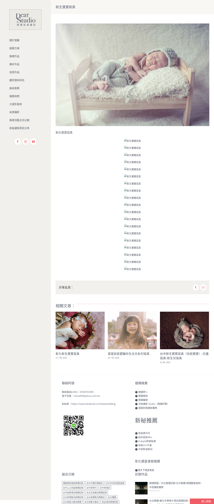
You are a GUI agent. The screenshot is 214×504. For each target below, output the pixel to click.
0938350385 (87, 391)
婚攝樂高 (143, 395)
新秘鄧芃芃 (144, 433)
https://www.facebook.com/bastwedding (93, 403)
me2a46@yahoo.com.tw (87, 395)
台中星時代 (91, 487)
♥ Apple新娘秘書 (147, 441)
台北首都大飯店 (91, 501)
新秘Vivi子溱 (145, 445)
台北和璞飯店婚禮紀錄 (73, 497)
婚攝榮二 (143, 391)
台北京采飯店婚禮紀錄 (96, 492)
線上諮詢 (206, 501)
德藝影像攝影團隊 (147, 407)
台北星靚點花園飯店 (95, 497)
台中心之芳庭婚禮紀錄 (73, 487)
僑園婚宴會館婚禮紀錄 (73, 483)
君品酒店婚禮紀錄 (110, 501)
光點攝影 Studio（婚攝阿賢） (153, 403)
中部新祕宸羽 (145, 449)
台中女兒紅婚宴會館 (115, 483)
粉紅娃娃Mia (145, 437)
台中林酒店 (105, 487)
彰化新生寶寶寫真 (67, 354)
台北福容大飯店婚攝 (72, 501)
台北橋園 (112, 497)
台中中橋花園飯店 (94, 483)
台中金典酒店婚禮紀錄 (73, 492)
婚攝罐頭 (143, 399)
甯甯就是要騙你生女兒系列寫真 (128, 354)
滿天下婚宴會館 (146, 470)
